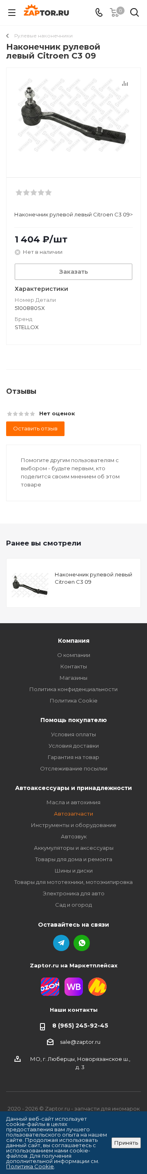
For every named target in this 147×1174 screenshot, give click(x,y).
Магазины (73, 677)
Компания (73, 640)
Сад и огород (73, 904)
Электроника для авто (74, 893)
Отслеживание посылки (73, 768)
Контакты (73, 666)
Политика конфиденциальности (73, 689)
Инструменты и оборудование (73, 825)
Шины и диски (74, 870)
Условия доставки (74, 745)
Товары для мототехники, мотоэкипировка (73, 882)
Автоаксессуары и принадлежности (73, 788)
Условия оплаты (73, 734)
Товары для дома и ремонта (73, 859)
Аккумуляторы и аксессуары (74, 847)
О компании (73, 655)
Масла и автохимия (73, 802)
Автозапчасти (73, 813)
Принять (126, 1142)
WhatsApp (82, 943)
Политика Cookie (74, 700)
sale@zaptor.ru (80, 1042)
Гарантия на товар (73, 757)
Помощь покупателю (73, 720)
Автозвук (74, 836)
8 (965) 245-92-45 (80, 1025)
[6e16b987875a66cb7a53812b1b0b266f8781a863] (73, 119)
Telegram (61, 943)
